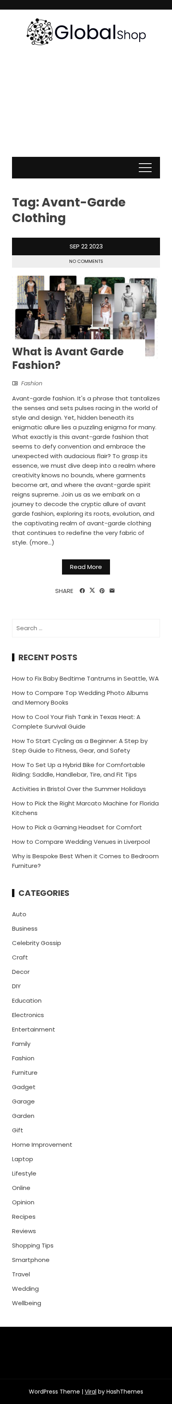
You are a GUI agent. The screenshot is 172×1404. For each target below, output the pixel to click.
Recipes (24, 1216)
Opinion (23, 1202)
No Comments (86, 261)
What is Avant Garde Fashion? (68, 358)
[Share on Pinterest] (102, 591)
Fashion (31, 383)
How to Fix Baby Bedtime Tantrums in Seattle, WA (85, 678)
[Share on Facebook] (82, 591)
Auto (19, 914)
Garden (23, 1116)
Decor (21, 971)
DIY (16, 986)
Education (27, 1000)
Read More (86, 567)
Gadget (24, 1087)
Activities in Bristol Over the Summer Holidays (79, 789)
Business (25, 928)
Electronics (28, 1015)
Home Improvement (42, 1144)
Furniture (25, 1072)
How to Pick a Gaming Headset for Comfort (77, 827)
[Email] (112, 591)
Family (21, 1043)
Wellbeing (26, 1303)
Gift (17, 1130)
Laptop (22, 1159)
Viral (90, 1392)
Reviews (24, 1231)
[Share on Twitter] (92, 591)
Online (21, 1188)
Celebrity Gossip (36, 943)
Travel (21, 1274)
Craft (20, 957)
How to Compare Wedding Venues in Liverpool (81, 841)
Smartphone (31, 1260)
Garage (23, 1101)
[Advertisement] (86, 109)
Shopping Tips (33, 1245)
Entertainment (33, 1029)
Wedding (25, 1288)
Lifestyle (24, 1173)
